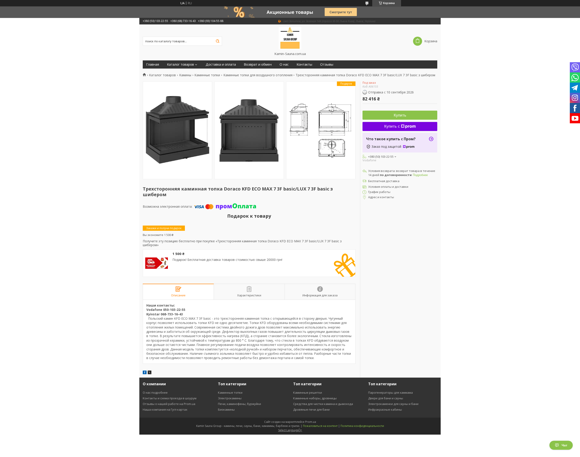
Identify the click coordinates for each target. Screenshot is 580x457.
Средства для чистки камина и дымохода (323, 404)
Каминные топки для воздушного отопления (257, 75)
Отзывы (326, 64)
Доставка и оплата (221, 64)
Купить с (392, 126)
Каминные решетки (307, 392)
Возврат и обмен (258, 64)
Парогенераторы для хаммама (390, 392)
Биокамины (226, 409)
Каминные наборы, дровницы (315, 398)
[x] (149, 373)
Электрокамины (230, 398)
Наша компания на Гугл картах (165, 409)
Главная (152, 64)
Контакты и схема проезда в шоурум (169, 398)
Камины (185, 75)
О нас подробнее (155, 392)
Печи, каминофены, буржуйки (239, 404)
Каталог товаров (180, 64)
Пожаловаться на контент (320, 426)
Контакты (304, 64)
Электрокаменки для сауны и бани (393, 404)
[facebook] (145, 373)
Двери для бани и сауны (385, 398)
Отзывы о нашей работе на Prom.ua (169, 404)
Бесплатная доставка (383, 181)
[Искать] (217, 41)
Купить (400, 115)
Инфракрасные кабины (385, 409)
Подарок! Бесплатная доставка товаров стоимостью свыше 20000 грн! (227, 260)
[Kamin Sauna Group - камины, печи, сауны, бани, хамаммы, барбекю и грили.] (290, 38)
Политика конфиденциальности (362, 426)
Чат (564, 445)
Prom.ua (310, 422)
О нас (284, 64)
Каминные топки (207, 75)
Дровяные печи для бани (311, 409)
